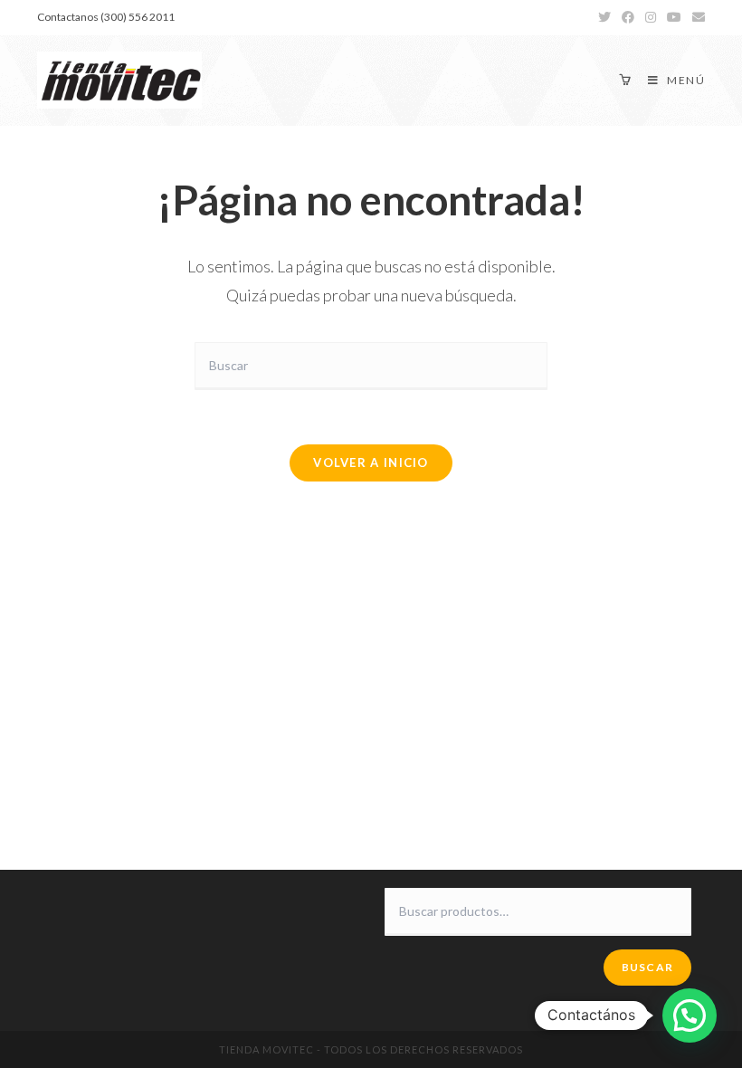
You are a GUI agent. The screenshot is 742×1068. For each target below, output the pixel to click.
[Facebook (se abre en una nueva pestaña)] (628, 17)
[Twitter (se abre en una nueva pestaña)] (604, 17)
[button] (689, 1015)
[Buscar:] (371, 364)
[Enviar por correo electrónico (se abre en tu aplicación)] (696, 17)
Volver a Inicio (371, 462)
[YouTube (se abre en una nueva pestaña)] (674, 17)
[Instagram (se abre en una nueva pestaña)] (650, 17)
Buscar (647, 967)
